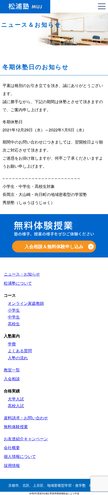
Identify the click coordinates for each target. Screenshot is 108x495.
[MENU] (101, 6)
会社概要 (12, 447)
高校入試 (16, 406)
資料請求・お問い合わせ (26, 418)
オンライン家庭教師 (26, 303)
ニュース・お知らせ (22, 274)
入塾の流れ (18, 358)
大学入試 (16, 399)
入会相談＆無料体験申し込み (54, 246)
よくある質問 (20, 351)
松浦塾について (18, 283)
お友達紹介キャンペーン (26, 439)
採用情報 (12, 465)
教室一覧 (12, 370)
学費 (12, 344)
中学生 (14, 317)
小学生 (14, 310)
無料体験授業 (16, 426)
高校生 (14, 324)
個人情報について (20, 456)
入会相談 (12, 379)
